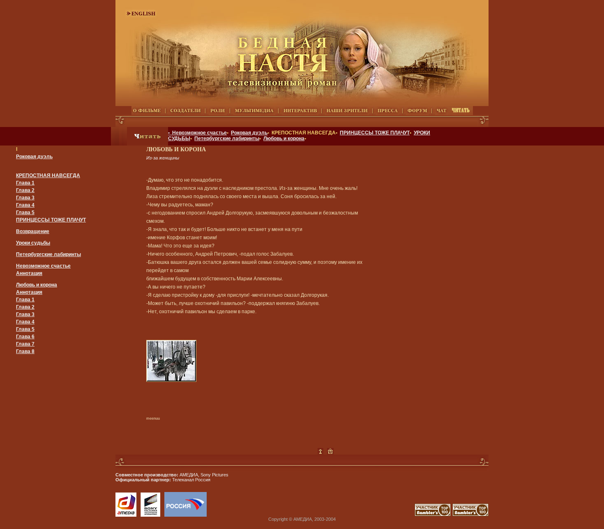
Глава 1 (25, 183)
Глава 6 (25, 337)
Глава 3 (25, 198)
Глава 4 (25, 205)
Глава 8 (25, 351)
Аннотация (29, 273)
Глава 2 (25, 190)
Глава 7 (25, 344)
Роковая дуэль (249, 133)
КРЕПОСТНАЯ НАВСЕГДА (48, 175)
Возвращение (32, 231)
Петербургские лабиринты (226, 138)
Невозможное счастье (43, 266)
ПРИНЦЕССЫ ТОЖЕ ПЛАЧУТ (375, 133)
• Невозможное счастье (197, 133)
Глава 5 (25, 212)
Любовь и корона (283, 138)
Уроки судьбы (33, 243)
